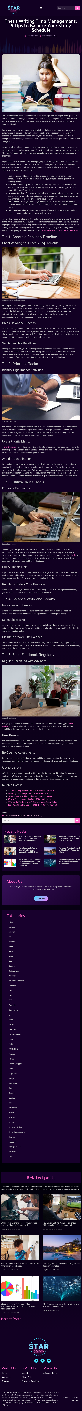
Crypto (12, 1015)
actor (11, 922)
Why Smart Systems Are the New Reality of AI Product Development (69, 862)
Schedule (21, 815)
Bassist (11, 951)
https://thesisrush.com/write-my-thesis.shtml (59, 230)
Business (12, 976)
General (12, 1093)
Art (10, 936)
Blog (10, 961)
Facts (11, 1039)
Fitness (12, 1059)
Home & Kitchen (15, 1127)
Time (33, 815)
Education (13, 1029)
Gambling (13, 1083)
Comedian (13, 1005)
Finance (12, 1054)
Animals (12, 932)
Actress (12, 927)
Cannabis (12, 985)
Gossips (12, 1098)
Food (11, 1068)
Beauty (12, 956)
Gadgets (12, 1078)
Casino (11, 995)
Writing (39, 815)
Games (11, 1088)
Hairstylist (13, 1107)
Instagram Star (15, 1147)
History (12, 1117)
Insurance (12, 1151)
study (28, 815)
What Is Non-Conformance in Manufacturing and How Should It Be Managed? (30, 838)
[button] (41, 8)
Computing (13, 1010)
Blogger (12, 966)
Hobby (11, 1122)
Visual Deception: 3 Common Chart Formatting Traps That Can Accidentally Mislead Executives (30, 863)
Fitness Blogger (15, 1063)
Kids (10, 1156)
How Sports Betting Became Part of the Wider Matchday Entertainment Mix (69, 838)
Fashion (12, 1044)
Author (12, 941)
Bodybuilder (14, 971)
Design (11, 1024)
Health (11, 1112)
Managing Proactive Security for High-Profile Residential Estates (70, 850)
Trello (73, 555)
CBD (10, 1000)
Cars (10, 990)
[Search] (77, 8)
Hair (10, 1103)
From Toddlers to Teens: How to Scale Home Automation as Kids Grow (28, 850)
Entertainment (15, 1034)
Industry (12, 1142)
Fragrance (13, 1073)
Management (11, 815)
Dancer (11, 1020)
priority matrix (10, 447)
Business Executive (16, 980)
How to (12, 1137)
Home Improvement (17, 1132)
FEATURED (13, 1049)
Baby (11, 946)
